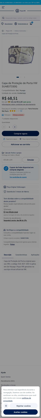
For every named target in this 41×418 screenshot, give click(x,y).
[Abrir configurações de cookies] (6, 405)
